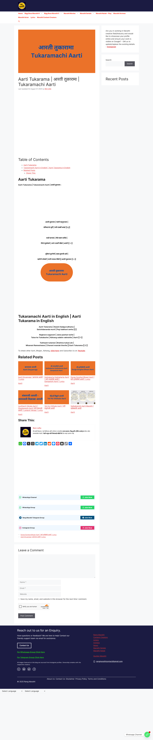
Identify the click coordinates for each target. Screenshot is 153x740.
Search (108, 60)
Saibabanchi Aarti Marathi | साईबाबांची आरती (82, 407)
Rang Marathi (98, 635)
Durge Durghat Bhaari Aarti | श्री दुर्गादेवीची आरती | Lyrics (82, 378)
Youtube (81, 351)
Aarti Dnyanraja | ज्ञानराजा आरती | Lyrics (30, 378)
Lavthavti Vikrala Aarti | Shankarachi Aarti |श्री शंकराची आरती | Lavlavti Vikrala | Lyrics (30, 408)
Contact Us (24, 645)
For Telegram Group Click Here (30, 657)
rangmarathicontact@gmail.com (109, 661)
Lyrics (33, 17)
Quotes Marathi (99, 656)
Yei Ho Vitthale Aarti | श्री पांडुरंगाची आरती (54, 407)
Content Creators (100, 637)
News (95, 645)
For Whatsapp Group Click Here (31, 652)
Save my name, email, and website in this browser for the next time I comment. (54, 599)
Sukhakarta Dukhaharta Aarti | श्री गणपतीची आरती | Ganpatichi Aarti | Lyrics (56, 379)
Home (20, 13)
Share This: (31, 173)
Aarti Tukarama (30, 165)
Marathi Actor (23, 17)
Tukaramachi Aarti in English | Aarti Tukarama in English (47, 168)
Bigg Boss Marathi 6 (32, 13)
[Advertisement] (56, 108)
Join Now (88, 497)
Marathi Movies (69, 13)
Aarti (20, 383)
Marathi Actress (119, 13)
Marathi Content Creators (46, 17)
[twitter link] (29, 669)
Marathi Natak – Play (103, 13)
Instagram (111, 47)
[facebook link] (34, 669)
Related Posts (29, 170)
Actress (96, 643)
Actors (96, 640)
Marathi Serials (85, 13)
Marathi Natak (99, 651)
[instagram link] (18, 669)
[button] (19, 21)
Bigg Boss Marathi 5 (51, 13)
